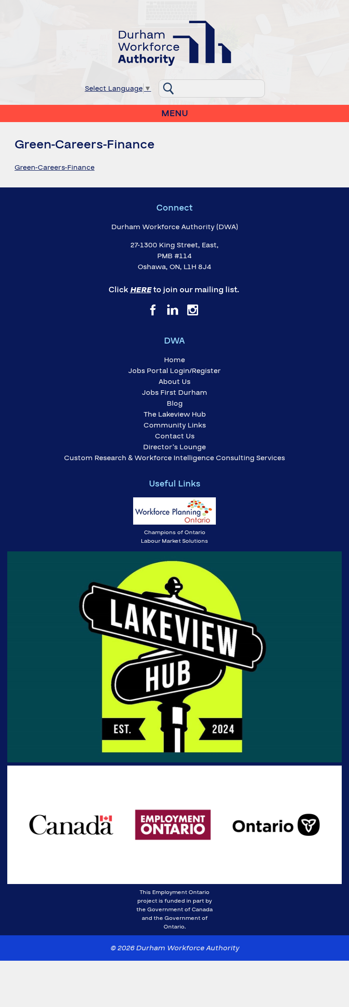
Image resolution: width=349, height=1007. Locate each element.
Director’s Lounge (174, 447)
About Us (174, 382)
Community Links (175, 425)
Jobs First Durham (174, 393)
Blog (175, 403)
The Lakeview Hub (175, 414)
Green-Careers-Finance (55, 167)
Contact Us (174, 436)
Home (174, 360)
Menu (174, 113)
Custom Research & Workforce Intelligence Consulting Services (174, 458)
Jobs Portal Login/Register (174, 371)
